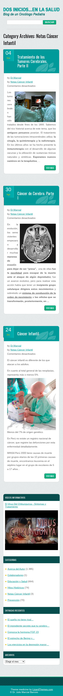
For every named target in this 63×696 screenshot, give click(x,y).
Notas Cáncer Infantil (21, 81)
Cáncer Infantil (28, 333)
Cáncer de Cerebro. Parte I (35, 195)
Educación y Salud (17, 581)
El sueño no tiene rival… (20, 619)
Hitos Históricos (16, 587)
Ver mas (50, 167)
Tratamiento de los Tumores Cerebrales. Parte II (32, 61)
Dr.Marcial (15, 77)
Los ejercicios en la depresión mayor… (28, 644)
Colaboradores (15, 575)
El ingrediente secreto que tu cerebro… (28, 625)
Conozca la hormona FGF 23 (23, 632)
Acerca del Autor (16, 569)
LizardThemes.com (42, 689)
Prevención (13, 600)
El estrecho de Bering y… (21, 638)
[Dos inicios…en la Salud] (31, 15)
